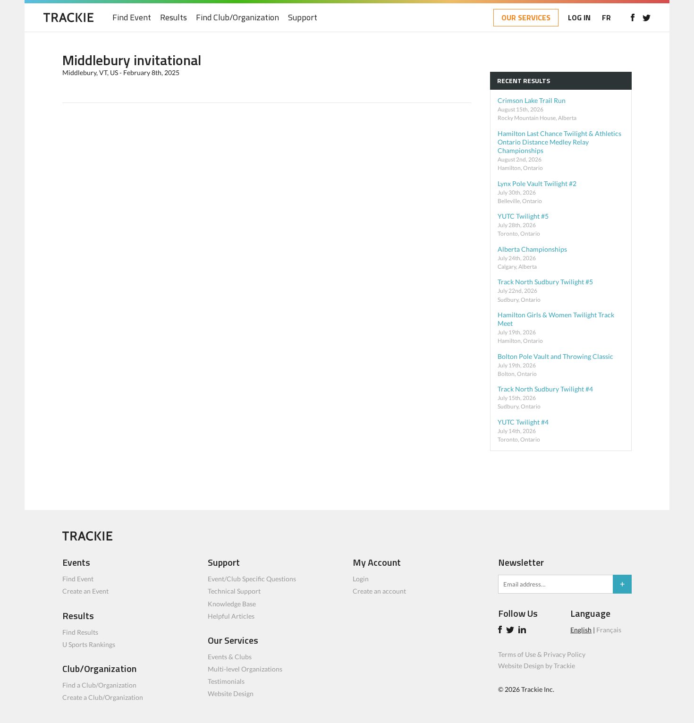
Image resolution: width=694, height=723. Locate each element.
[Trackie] (87, 538)
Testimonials (226, 681)
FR (606, 17)
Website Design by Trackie (536, 666)
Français (608, 630)
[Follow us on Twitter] (647, 17)
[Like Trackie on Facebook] (501, 631)
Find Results (80, 632)
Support (302, 18)
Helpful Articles (231, 616)
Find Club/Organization (237, 18)
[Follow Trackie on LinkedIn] (523, 631)
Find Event (131, 18)
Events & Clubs (230, 657)
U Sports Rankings (88, 644)
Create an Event (85, 591)
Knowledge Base (232, 604)
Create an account (379, 591)
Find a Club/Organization (99, 685)
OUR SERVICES (525, 17)
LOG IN (579, 17)
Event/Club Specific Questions (252, 579)
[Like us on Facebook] (632, 17)
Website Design (231, 693)
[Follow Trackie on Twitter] (511, 631)
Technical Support (234, 591)
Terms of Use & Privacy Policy (541, 654)
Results (173, 18)
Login (361, 579)
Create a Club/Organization (102, 697)
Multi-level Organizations (245, 669)
